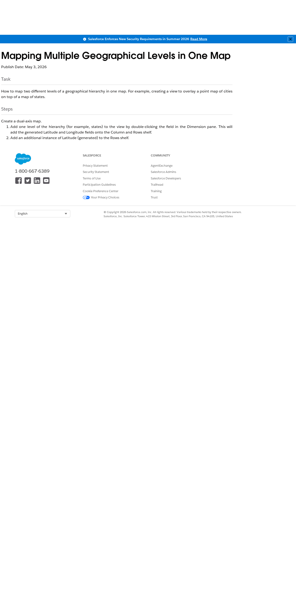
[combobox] (42, 213)
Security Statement (96, 172)
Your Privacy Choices (105, 197)
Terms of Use (92, 178)
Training (156, 191)
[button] (42, 213)
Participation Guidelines (99, 185)
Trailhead (157, 185)
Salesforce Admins (163, 172)
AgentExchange (162, 166)
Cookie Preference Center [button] (100, 191)
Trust (154, 197)
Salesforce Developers (166, 178)
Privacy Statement (95, 166)
